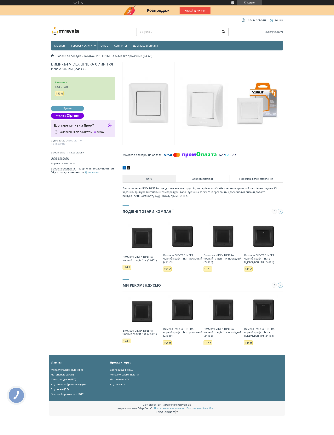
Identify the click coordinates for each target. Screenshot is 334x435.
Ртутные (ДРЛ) (60, 389)
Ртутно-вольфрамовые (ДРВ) (68, 384)
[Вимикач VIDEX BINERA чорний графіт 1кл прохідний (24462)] (223, 236)
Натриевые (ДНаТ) (62, 374)
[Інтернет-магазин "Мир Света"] (65, 31)
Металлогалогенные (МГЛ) (67, 369)
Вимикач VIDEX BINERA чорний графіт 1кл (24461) (140, 258)
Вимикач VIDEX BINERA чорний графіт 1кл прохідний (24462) (222, 258)
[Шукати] (223, 32)
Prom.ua (186, 404)
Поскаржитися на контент (169, 408)
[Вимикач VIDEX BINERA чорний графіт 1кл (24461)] (142, 237)
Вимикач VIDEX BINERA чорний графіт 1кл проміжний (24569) (182, 258)
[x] (128, 168)
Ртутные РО (117, 384)
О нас (104, 45)
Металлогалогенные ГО (124, 374)
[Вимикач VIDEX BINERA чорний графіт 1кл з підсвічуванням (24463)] (263, 236)
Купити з (61, 115)
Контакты (120, 45)
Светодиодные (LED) (63, 379)
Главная (59, 45)
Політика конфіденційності (202, 408)
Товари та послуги (68, 56)
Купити (67, 108)
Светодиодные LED (122, 369)
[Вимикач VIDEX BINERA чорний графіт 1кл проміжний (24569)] (182, 236)
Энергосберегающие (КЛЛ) (67, 394)
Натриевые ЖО (119, 379)
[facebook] (124, 168)
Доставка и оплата (145, 45)
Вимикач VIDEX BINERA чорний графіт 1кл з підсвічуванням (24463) (259, 258)
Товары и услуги (81, 45)
